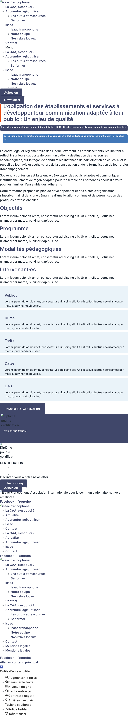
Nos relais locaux (23, 38)
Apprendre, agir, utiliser (22, 11)
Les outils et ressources (28, 16)
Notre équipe (20, 34)
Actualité (12, 515)
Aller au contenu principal (19, 662)
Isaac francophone (24, 29)
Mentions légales (17, 646)
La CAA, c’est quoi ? (19, 7)
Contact (11, 43)
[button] (64, 47)
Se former (18, 20)
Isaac (9, 25)
